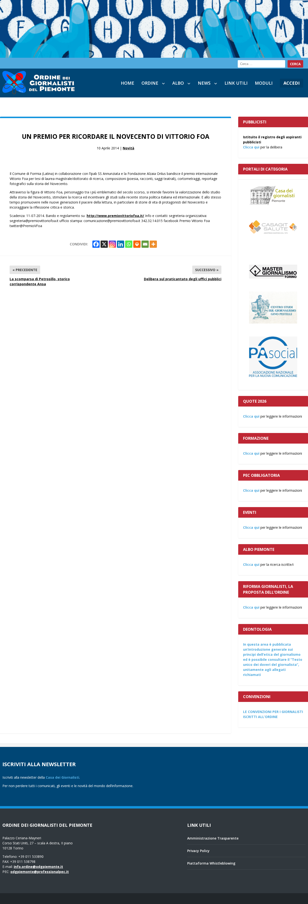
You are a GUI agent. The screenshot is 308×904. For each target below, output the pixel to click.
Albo (178, 83)
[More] (153, 244)
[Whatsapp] (128, 244)
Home (127, 83)
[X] (104, 244)
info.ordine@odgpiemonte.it (38, 866)
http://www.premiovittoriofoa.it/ (115, 215)
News (204, 83)
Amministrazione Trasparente (212, 838)
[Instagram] (112, 244)
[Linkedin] (120, 244)
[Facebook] (96, 244)
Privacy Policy (198, 850)
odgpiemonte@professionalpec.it (39, 871)
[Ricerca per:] (261, 64)
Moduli (264, 83)
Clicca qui (251, 147)
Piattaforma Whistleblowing (211, 863)
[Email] (145, 244)
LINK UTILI (236, 83)
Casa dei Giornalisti (62, 777)
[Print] (137, 244)
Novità (128, 148)
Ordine (149, 83)
